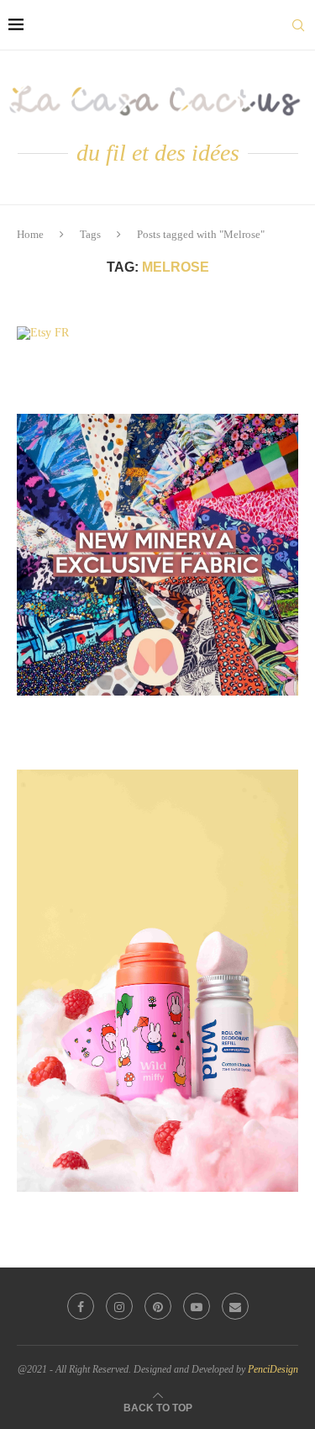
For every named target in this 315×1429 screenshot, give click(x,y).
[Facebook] (80, 1306)
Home (30, 234)
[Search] (298, 25)
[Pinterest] (157, 1306)
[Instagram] (119, 1306)
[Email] (235, 1306)
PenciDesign (273, 1369)
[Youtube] (196, 1306)
